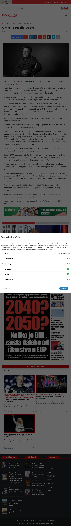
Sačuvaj (63, 288)
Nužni (6, 253)
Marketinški (9, 279)
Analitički (8, 269)
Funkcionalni (9, 258)
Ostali (7, 274)
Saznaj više (6, 288)
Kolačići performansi (12, 264)
